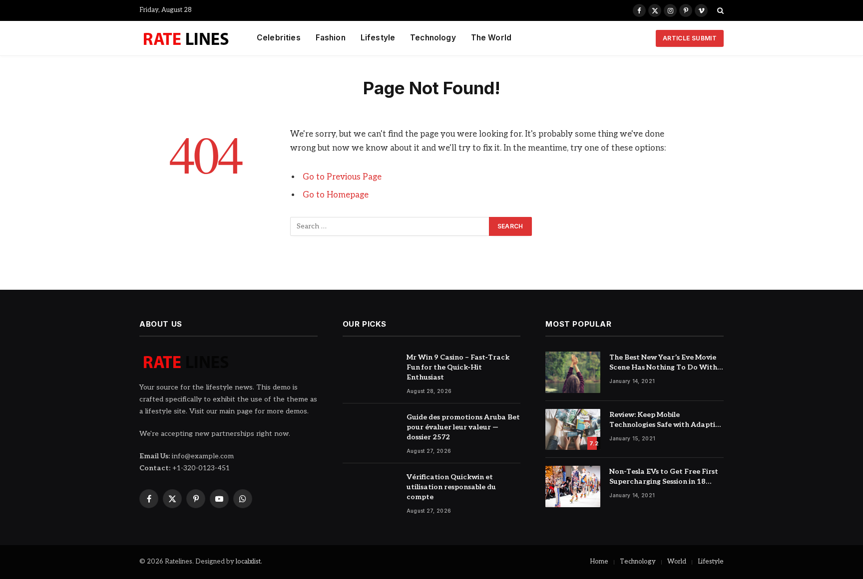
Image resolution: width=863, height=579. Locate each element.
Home (599, 562)
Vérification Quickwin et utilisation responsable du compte (451, 487)
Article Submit (690, 38)
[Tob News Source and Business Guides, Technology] (185, 38)
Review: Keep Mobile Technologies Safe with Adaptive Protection (666, 420)
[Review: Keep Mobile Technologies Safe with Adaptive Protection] (572, 429)
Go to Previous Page (342, 177)
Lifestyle (378, 37)
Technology (433, 37)
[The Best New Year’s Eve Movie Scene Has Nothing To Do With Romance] (572, 372)
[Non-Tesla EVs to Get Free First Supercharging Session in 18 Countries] (572, 486)
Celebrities (279, 37)
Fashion (331, 37)
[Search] (719, 10)
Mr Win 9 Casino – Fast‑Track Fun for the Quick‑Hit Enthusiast (458, 367)
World (676, 562)
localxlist (248, 562)
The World (491, 37)
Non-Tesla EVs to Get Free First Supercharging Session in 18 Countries (663, 477)
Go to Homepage (336, 195)
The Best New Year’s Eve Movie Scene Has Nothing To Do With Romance (663, 363)
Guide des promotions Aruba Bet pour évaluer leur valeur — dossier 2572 (463, 427)
